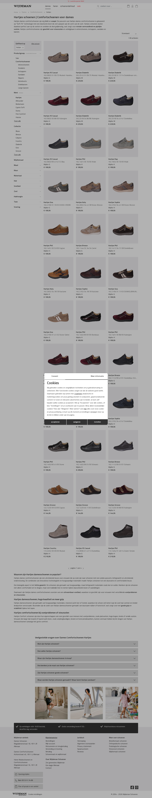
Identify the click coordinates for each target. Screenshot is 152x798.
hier (85, 409)
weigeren (76, 422)
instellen (97, 422)
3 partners (78, 394)
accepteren (55, 422)
